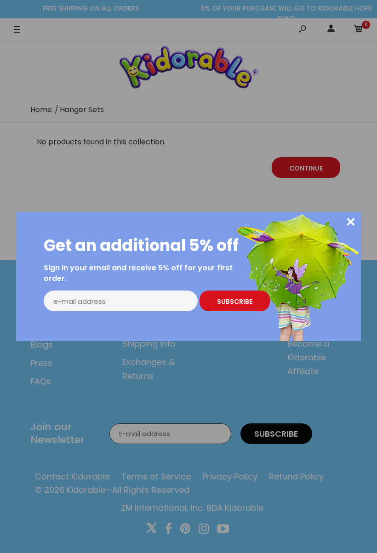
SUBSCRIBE (234, 301)
